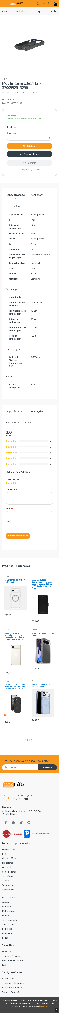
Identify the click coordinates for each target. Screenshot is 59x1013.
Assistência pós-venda (12, 987)
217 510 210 (20, 799)
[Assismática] (16, 3)
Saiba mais (44, 1006)
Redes (5, 937)
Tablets (5, 880)
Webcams (6, 902)
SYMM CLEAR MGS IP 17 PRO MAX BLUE (41, 685)
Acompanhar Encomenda (13, 983)
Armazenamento (9, 920)
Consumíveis (8, 889)
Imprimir (31, 162)
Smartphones (8, 885)
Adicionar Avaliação (18, 535)
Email (9, 521)
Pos (4, 853)
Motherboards (8, 911)
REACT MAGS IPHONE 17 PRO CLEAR (14, 581)
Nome (9, 508)
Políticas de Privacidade (12, 960)
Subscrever (47, 767)
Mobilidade (21, 11)
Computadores (9, 871)
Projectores (7, 862)
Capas (40, 11)
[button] (38, 3)
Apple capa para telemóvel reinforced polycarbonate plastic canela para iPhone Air (14, 636)
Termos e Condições (11, 956)
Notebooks (7, 867)
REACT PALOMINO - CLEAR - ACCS (43, 634)
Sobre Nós (7, 951)
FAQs (4, 965)
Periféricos (7, 928)
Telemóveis (7, 876)
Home (5, 11)
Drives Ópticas (8, 849)
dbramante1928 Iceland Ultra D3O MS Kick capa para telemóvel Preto (14, 686)
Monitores (7, 915)
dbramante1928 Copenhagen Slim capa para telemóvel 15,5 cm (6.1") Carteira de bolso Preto (42, 584)
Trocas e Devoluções (11, 992)
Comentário (12, 489)
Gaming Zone (8, 924)
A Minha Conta (9, 978)
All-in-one (6, 906)
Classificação (12, 479)
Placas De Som (9, 897)
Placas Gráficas (9, 858)
